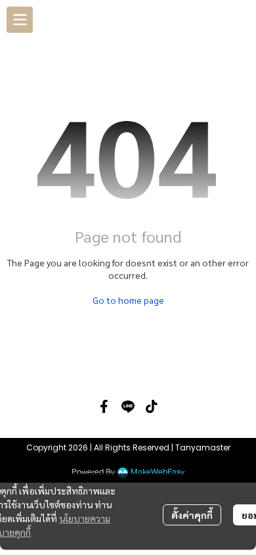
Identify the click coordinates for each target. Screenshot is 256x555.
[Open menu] (20, 20)
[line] (128, 406)
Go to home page (128, 300)
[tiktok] (151, 406)
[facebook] (104, 406)
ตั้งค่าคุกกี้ (192, 515)
